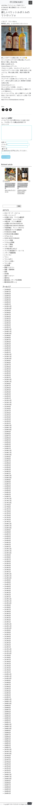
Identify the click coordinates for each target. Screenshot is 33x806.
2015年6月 (7, 561)
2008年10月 (7, 728)
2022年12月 (7, 379)
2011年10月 (7, 653)
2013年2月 (7, 620)
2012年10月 (7, 628)
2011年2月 (7, 670)
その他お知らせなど (10, 248)
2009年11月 (7, 701)
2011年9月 (7, 655)
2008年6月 (7, 737)
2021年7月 (7, 411)
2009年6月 (7, 712)
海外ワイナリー (9, 276)
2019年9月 (7, 457)
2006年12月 (7, 774)
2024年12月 (7, 329)
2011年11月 (7, 651)
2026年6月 (7, 293)
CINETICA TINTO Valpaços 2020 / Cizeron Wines (21, 192)
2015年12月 (7, 548)
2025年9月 (7, 310)
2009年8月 (7, 707)
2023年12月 (7, 354)
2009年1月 (7, 722)
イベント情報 (8, 240)
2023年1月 (7, 377)
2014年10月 (7, 578)
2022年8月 (7, 383)
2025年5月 (7, 319)
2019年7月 (7, 461)
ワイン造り (7, 263)
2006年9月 (7, 781)
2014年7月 (7, 584)
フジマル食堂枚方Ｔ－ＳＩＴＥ (14, 250)
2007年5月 (7, 764)
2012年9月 (7, 630)
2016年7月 (7, 534)
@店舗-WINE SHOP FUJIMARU (14, 225)
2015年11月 (7, 551)
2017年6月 (7, 511)
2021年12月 (7, 400)
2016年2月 (7, 544)
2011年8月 (7, 657)
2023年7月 (7, 365)
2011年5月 (7, 663)
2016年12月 (7, 523)
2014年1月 (7, 597)
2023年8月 (7, 362)
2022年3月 (7, 394)
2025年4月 (7, 321)
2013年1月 (7, 622)
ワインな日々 (8, 259)
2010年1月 (7, 697)
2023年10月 (7, 358)
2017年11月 (7, 500)
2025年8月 (7, 312)
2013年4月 (7, 615)
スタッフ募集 (8, 244)
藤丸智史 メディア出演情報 (13, 280)
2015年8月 (7, 557)
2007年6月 (7, 762)
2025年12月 (7, 306)
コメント (5, 124)
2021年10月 (7, 404)
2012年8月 (7, 632)
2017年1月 (7, 521)
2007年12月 (7, 749)
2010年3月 (7, 693)
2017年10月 (7, 503)
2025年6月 (7, 316)
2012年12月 (7, 624)
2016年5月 (7, 538)
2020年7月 (7, 436)
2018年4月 (7, 490)
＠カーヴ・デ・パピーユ (12, 213)
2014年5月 (7, 588)
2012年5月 (7, 638)
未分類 (6, 273)
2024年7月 (7, 339)
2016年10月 (7, 528)
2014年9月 (7, 580)
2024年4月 (7, 346)
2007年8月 (7, 758)
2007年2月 (7, 770)
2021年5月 (7, 415)
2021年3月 (7, 419)
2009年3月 (7, 718)
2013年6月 (7, 611)
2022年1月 (7, 398)
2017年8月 (7, 507)
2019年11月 (7, 452)
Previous (4, 181)
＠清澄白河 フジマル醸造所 (13, 230)
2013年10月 (7, 603)
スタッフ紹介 (8, 246)
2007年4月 (7, 766)
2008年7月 (7, 735)
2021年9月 (7, 406)
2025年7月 (7, 314)
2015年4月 (7, 565)
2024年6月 (7, 342)
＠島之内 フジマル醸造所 (12, 221)
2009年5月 (7, 714)
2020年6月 (7, 438)
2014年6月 (7, 586)
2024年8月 (7, 337)
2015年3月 (7, 567)
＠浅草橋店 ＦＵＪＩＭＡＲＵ (14, 227)
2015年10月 (7, 553)
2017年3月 (7, 517)
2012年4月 (7, 640)
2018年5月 (7, 488)
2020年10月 (7, 429)
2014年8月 (7, 582)
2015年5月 (7, 563)
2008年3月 (7, 743)
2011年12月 (7, 649)
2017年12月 (7, 498)
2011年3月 (7, 668)
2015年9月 (7, 555)
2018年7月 (7, 484)
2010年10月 (7, 678)
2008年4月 (7, 741)
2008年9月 (7, 730)
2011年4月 (7, 666)
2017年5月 (7, 513)
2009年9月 (7, 705)
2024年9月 (7, 335)
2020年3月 (7, 444)
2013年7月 (7, 609)
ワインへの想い (9, 261)
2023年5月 (7, 369)
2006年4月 (7, 791)
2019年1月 (7, 473)
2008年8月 (7, 732)
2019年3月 (7, 469)
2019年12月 (7, 450)
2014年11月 (7, 576)
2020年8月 (7, 434)
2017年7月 (7, 509)
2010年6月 (7, 686)
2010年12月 (7, 674)
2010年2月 (7, 695)
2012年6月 (7, 636)
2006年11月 (7, 776)
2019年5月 (7, 465)
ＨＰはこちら (8, 236)
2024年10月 (7, 333)
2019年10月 (7, 454)
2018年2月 (7, 494)
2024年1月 (7, 352)
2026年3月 (7, 300)
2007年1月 (7, 772)
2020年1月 (7, 448)
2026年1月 (7, 304)
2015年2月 (7, 569)
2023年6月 (7, 367)
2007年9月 (7, 755)
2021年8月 (7, 408)
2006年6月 (7, 787)
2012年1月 (7, 647)
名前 (3, 142)
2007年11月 (7, 751)
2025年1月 (7, 327)
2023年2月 (7, 375)
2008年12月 (7, 724)
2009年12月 (7, 699)
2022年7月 (7, 385)
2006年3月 (7, 793)
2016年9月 (7, 530)
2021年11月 (7, 402)
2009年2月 (7, 720)
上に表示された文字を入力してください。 (14, 150)
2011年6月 (7, 661)
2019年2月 (7, 471)
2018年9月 (7, 480)
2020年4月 (7, 442)
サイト (3, 146)
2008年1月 (7, 747)
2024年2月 (7, 350)
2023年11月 (7, 356)
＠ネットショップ (10, 215)
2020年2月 (7, 446)
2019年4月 (7, 467)
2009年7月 (7, 709)
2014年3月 (7, 592)
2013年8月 (7, 607)
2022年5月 (7, 390)
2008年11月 (7, 726)
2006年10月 (7, 778)
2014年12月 (7, 574)
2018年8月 (7, 482)
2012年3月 (7, 643)
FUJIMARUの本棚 (10, 232)
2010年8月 (7, 682)
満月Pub (6, 278)
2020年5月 (7, 440)
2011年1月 (7, 672)
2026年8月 (7, 289)
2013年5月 (7, 613)
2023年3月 (7, 373)
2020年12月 (7, 425)
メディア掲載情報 (10, 253)
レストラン (7, 255)
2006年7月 (7, 785)
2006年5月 (7, 789)
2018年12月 (7, 475)
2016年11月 (7, 526)
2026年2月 (7, 302)
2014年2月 (7, 594)
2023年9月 (7, 360)
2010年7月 (7, 684)
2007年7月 (7, 760)
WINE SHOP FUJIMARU (12, 238)
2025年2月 (7, 325)
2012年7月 (7, 634)
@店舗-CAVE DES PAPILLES (13, 223)
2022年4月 (7, 392)
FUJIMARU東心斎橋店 (11, 234)
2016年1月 (7, 546)
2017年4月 (7, 515)
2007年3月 (7, 768)
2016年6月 (7, 536)
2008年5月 (7, 739)
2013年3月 (7, 617)
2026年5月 (7, 296)
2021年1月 (7, 423)
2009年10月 (7, 703)
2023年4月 (7, 371)
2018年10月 (7, 477)
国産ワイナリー (9, 267)
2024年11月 (7, 331)
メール (4, 144)
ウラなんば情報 (9, 242)
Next (29, 181)
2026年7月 (7, 291)
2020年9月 (7, 431)
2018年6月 (7, 486)
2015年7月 (7, 559)
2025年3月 (7, 323)
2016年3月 (7, 542)
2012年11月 (7, 626)
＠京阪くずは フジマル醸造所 (14, 217)
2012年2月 (7, 645)
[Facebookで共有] (3, 109)
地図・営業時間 (9, 269)
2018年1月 (7, 496)
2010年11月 (7, 676)
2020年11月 (7, 427)
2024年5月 (7, 344)
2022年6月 (7, 388)
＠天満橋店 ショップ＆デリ (14, 219)
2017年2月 (7, 519)
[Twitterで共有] (6, 109)
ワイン (6, 257)
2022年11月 (7, 381)
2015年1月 (7, 571)
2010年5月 (7, 689)
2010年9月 (7, 680)
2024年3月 (7, 348)
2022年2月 (7, 396)
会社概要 (7, 265)
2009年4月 (7, 716)
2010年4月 (7, 691)
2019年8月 (7, 459)
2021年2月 (7, 421)
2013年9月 (7, 605)
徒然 (5, 271)
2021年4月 (7, 417)
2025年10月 (7, 308)
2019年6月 (7, 463)
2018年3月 (7, 492)
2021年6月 (7, 413)
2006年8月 (7, 783)
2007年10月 (7, 753)
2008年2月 (7, 745)
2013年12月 (7, 599)
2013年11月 (7, 601)
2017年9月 (7, 505)
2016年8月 (7, 532)
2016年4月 (7, 540)
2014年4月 (7, 590)
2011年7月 (7, 659)
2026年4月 (7, 298)
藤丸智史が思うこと (10, 282)
